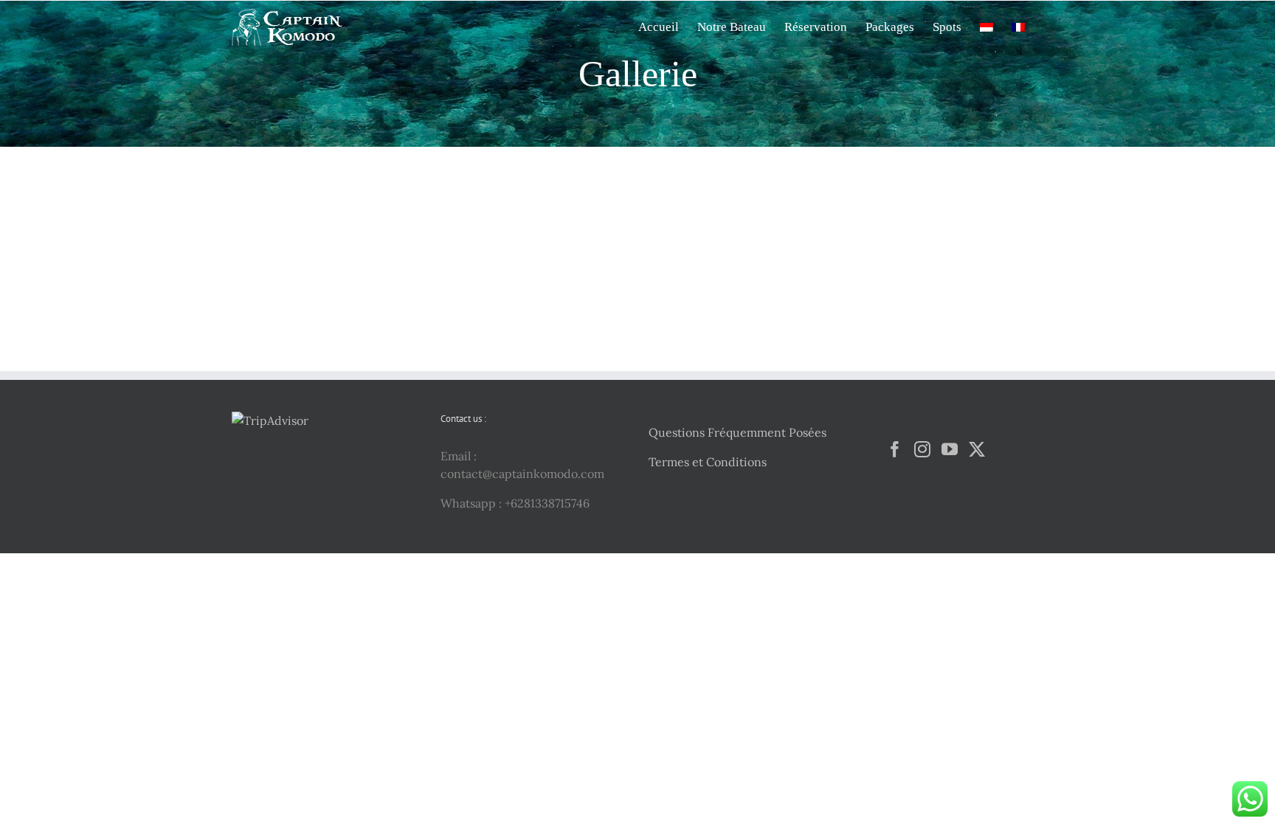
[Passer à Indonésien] (986, 26)
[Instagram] (922, 449)
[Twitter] (977, 449)
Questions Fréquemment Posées (737, 432)
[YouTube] (949, 449)
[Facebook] (895, 449)
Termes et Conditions (708, 461)
